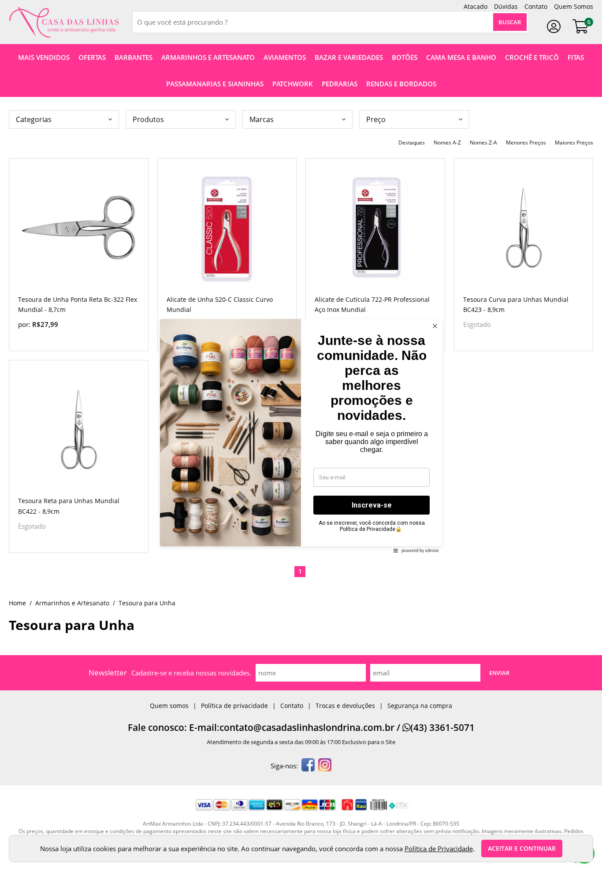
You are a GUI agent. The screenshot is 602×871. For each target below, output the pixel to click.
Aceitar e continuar (522, 848)
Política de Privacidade (439, 848)
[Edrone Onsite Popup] (301, 435)
